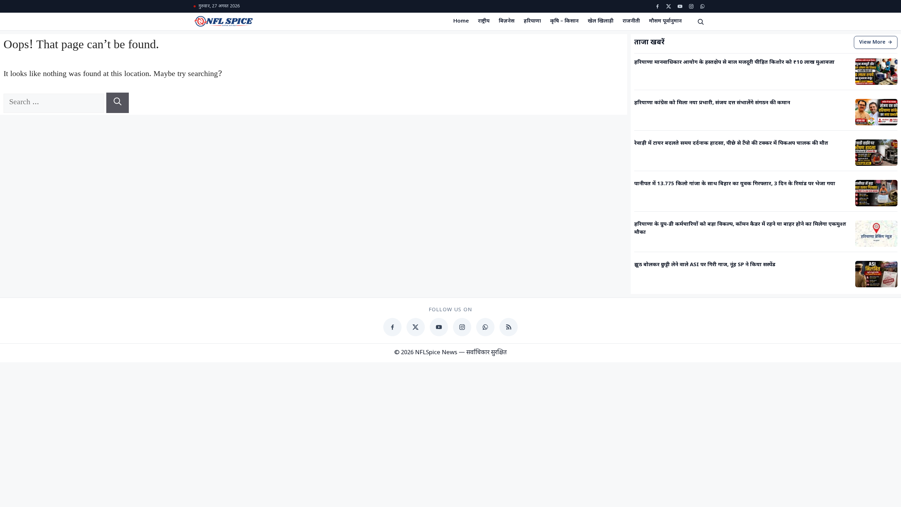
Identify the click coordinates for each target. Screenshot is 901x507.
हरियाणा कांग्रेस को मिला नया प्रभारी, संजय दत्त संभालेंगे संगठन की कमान (712, 103)
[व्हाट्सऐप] (702, 6)
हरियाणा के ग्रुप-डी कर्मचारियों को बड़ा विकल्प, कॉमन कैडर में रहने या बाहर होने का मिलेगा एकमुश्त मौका (740, 228)
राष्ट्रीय (484, 21)
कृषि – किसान (564, 21)
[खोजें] (700, 21)
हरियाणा (532, 21)
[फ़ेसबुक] (657, 6)
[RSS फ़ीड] (508, 327)
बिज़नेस (507, 21)
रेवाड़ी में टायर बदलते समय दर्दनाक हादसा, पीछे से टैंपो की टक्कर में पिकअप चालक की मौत (731, 143)
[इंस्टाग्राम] (691, 6)
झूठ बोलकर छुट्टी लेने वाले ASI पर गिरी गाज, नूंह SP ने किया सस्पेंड (704, 265)
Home (461, 21)
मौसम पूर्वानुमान (665, 21)
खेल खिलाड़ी (600, 21)
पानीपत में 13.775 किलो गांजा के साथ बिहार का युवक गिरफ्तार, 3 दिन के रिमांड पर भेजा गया (734, 184)
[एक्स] (669, 6)
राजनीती (631, 21)
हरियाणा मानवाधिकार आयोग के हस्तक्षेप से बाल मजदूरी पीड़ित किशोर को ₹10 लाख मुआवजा (734, 62)
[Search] (117, 103)
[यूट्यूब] (680, 6)
